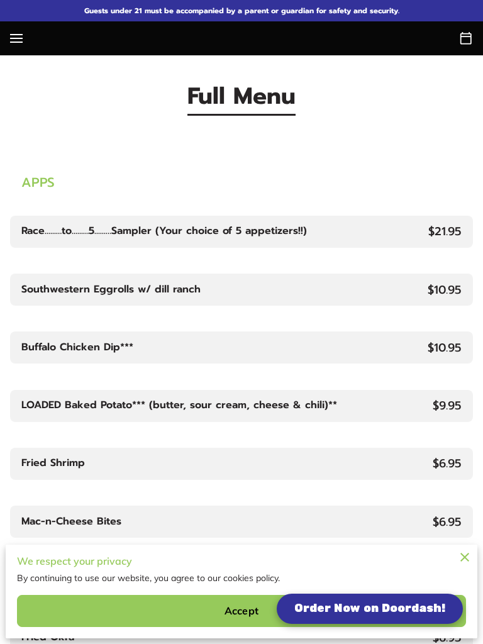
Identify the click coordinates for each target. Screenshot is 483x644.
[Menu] (16, 38)
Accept (241, 610)
